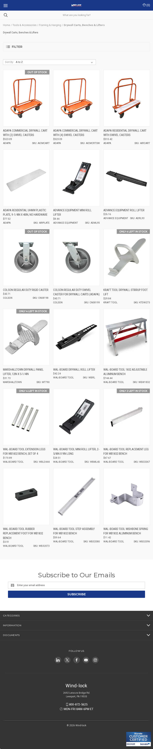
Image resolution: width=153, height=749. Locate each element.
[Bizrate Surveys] (131, 729)
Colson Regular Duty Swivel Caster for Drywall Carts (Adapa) (76, 292)
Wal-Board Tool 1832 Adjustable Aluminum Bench (125, 372)
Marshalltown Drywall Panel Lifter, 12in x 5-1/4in (23, 372)
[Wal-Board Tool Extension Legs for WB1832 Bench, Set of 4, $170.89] (26, 416)
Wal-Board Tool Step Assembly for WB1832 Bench (74, 531)
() (148, 5)
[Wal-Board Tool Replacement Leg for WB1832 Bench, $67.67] (126, 416)
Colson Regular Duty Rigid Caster (25, 290)
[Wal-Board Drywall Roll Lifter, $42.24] (76, 337)
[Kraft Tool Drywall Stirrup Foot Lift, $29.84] (126, 257)
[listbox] (55, 62)
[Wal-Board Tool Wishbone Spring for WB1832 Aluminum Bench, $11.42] (126, 496)
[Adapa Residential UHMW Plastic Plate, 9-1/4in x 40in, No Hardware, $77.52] (26, 177)
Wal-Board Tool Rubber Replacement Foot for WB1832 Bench (23, 533)
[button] (76, 46)
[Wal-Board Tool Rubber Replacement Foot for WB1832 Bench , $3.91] (26, 496)
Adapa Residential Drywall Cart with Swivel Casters (124, 133)
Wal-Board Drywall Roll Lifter (74, 369)
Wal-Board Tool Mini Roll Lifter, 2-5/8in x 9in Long (76, 451)
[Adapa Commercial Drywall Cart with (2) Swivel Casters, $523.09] (26, 98)
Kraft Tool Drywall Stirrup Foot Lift (125, 292)
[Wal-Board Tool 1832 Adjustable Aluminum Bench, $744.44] (126, 337)
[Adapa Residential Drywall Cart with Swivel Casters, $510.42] (126, 98)
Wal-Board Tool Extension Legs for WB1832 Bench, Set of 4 (24, 451)
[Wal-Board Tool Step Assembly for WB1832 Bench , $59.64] (76, 496)
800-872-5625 (78, 704)
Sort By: (9, 62)
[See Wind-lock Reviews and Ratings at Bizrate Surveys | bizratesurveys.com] (138, 739)
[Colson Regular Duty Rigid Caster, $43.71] (26, 257)
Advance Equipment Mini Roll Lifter (72, 212)
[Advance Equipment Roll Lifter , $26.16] (126, 177)
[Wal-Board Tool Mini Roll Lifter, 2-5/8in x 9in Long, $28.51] (76, 416)
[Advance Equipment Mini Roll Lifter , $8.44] (76, 177)
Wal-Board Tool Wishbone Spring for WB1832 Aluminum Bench (125, 531)
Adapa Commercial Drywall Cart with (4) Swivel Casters (75, 133)
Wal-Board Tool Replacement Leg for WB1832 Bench (126, 451)
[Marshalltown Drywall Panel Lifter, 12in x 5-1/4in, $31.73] (26, 337)
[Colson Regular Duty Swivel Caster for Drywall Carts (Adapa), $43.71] (76, 257)
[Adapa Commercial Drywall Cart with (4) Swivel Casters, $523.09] (76, 98)
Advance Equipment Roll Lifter (123, 210)
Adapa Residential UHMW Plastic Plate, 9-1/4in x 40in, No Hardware (25, 212)
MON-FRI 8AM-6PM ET (78, 709)
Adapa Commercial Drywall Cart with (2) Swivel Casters (25, 133)
